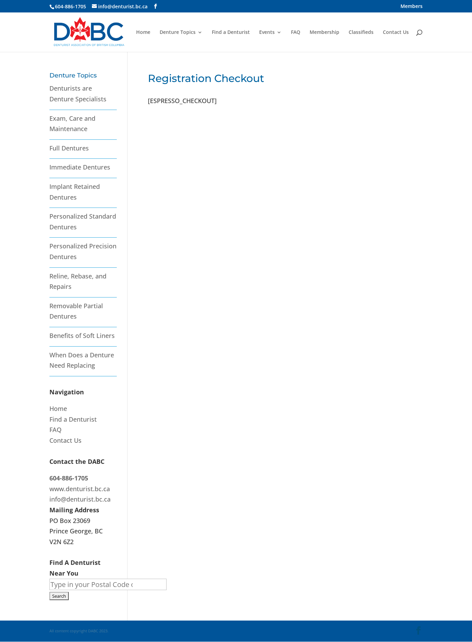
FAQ (295, 32)
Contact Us (396, 32)
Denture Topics (178, 32)
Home (143, 32)
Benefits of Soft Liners (82, 335)
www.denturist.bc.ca (79, 489)
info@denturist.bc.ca (80, 499)
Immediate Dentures (79, 167)
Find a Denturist (231, 32)
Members (411, 6)
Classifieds (361, 32)
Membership (324, 32)
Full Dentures (69, 148)
